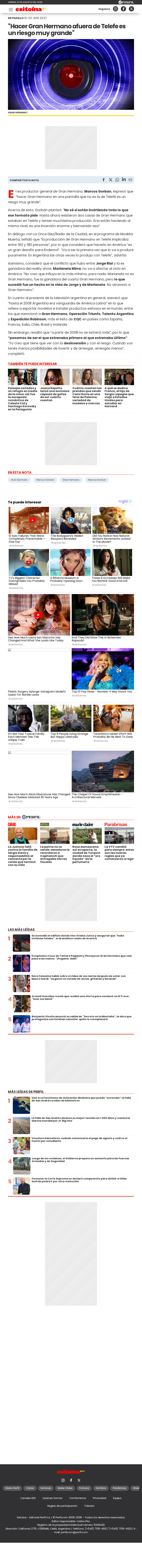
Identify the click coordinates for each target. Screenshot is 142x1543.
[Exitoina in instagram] (115, 8)
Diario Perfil (12, 1488)
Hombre (101, 1488)
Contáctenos (77, 1498)
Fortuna (84, 1488)
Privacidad (99, 1498)
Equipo (117, 1498)
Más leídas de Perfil (26, 1092)
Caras (30, 1488)
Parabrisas (119, 1488)
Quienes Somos (52, 1498)
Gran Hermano (19, 479)
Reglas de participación (62, 1506)
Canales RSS (28, 1498)
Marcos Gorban (45, 479)
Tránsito (89, 1506)
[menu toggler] (10, 9)
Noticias (46, 1488)
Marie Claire (65, 1488)
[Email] (130, 180)
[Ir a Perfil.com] (126, 3)
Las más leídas (21, 929)
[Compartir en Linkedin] (124, 179)
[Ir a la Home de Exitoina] (32, 9)
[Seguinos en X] (131, 8)
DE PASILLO (16, 18)
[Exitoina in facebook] (123, 8)
